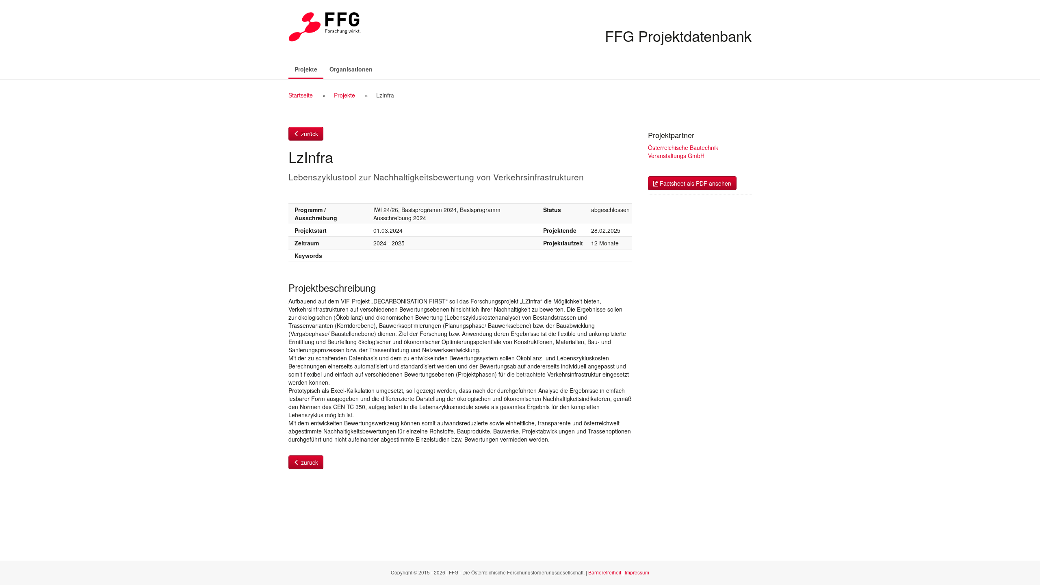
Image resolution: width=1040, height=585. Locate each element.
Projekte (309, 69)
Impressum (637, 572)
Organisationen (351, 69)
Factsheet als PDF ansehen (694, 183)
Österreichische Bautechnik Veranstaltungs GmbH (683, 151)
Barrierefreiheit (604, 572)
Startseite (300, 95)
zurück (308, 134)
